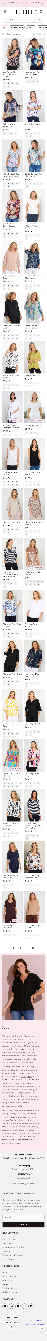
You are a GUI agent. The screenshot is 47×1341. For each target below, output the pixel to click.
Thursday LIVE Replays (13, 1255)
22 (12, 338)
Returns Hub (8, 1239)
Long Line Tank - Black (32, 473)
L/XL (15, 435)
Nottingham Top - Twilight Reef (33, 73)
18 (4, 86)
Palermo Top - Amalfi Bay (9, 125)
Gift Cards (7, 1280)
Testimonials (8, 1288)
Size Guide (7, 1243)
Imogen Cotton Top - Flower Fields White (34, 226)
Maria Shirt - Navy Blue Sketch (33, 277)
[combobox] (23, 19)
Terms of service (30, 1324)
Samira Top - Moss (33, 376)
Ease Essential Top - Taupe (12, 277)
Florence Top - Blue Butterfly (12, 625)
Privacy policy (41, 1324)
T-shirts (30, 27)
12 (8, 83)
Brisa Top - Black (32, 724)
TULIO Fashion (36, 1320)
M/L (10, 435)
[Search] (40, 19)
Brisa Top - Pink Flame (32, 775)
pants (23, 1076)
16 (16, 83)
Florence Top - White (31, 625)
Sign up (23, 1224)
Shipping (6, 1251)
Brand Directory (10, 1276)
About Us (6, 1272)
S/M (5, 435)
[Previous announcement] (4, 3)
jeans (29, 1076)
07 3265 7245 (23, 1177)
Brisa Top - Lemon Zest (11, 725)
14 (12, 83)
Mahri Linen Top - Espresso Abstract (33, 877)
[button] (4, 11)
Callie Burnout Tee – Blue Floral (34, 175)
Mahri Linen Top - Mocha (33, 927)
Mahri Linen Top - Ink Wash (11, 825)
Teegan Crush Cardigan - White (11, 427)
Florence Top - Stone (12, 522)
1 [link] (7, 948)
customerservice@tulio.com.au (23, 1183)
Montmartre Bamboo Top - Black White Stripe (12, 574)
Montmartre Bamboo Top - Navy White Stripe (34, 826)
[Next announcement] (42, 3)
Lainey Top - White (33, 425)
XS (26, 183)
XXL (27, 186)
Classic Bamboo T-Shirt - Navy (11, 877)
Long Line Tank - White (10, 473)
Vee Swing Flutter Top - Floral (33, 125)
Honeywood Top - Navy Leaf (33, 675)
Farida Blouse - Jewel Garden (10, 225)
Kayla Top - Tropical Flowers (12, 775)
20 (8, 86)
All (4, 27)
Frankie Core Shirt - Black (12, 327)
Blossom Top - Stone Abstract (34, 523)
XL (37, 81)
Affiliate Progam (10, 1292)
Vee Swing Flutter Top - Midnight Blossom (11, 74)
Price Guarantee (10, 1259)
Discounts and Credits (13, 1247)
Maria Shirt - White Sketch (12, 377)
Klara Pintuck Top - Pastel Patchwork (11, 175)
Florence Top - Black (12, 674)
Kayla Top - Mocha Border (33, 573)
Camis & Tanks (17, 27)
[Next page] (39, 948)
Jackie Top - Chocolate (8, 927)
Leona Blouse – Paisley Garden (32, 327)
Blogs (5, 1284)
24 (16, 338)
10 (4, 83)
